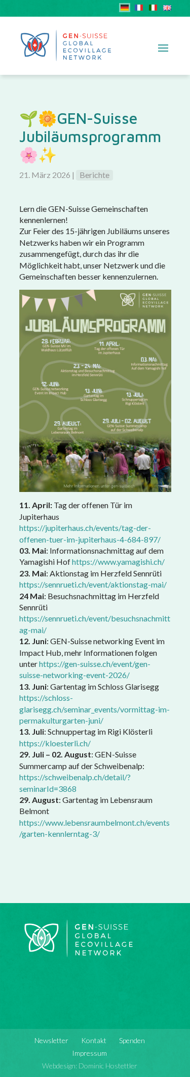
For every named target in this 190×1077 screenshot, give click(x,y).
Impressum (89, 1053)
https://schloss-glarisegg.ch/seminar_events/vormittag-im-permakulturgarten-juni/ (94, 709)
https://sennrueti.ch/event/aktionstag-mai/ (93, 584)
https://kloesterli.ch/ (55, 743)
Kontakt (93, 1040)
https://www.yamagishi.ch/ (118, 561)
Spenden (132, 1040)
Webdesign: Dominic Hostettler (89, 1065)
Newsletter (51, 1040)
